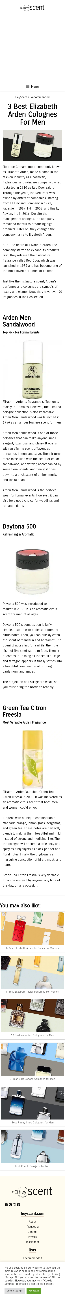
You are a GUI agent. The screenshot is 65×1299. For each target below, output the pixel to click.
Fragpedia (33, 1226)
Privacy (32, 1237)
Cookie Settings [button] (15, 1290)
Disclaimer (32, 1242)
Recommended (40, 97)
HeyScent (21, 97)
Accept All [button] (34, 1290)
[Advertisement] (32, 50)
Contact (32, 1232)
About (32, 1221)
